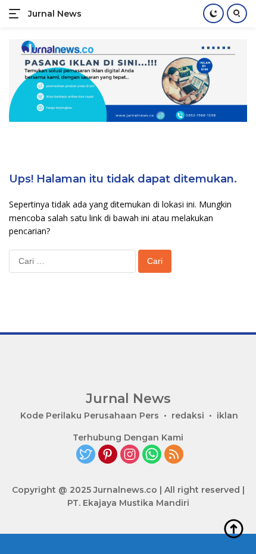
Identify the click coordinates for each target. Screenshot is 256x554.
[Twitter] (85, 455)
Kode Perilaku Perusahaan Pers (89, 415)
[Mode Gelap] (213, 13)
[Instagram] (129, 455)
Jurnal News (55, 13)
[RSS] (173, 455)
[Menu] (17, 14)
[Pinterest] (107, 455)
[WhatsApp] (151, 455)
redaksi (187, 415)
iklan (227, 415)
